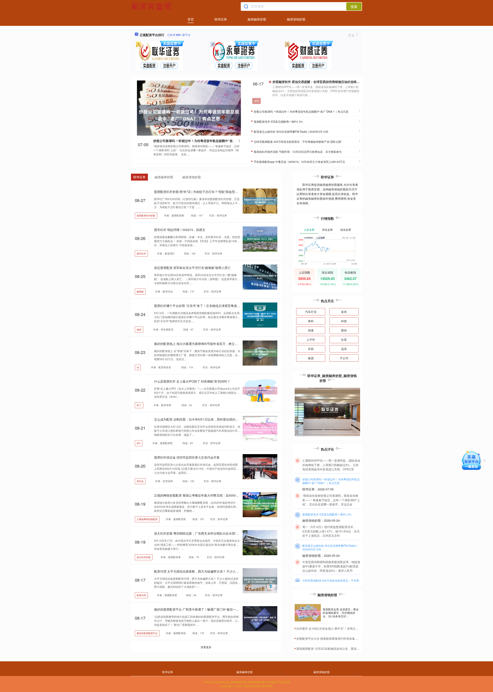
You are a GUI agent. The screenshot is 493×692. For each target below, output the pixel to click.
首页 (191, 19)
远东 (344, 349)
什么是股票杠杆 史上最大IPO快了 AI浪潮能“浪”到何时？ (192, 381)
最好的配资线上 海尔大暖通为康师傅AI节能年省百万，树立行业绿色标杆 (203, 343)
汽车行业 (311, 312)
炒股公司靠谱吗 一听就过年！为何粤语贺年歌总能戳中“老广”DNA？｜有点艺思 (208, 141)
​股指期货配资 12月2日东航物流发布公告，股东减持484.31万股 (336, 648)
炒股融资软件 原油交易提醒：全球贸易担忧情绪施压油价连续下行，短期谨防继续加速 (331, 81)
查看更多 (206, 647)
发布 (344, 312)
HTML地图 (283, 682)
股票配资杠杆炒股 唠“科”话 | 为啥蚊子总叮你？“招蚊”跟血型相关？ (199, 191)
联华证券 (221, 19)
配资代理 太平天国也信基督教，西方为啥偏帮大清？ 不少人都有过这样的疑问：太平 (212, 571)
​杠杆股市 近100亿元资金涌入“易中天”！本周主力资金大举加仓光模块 (340, 628)
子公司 (344, 358)
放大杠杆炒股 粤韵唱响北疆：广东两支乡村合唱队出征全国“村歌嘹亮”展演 (204, 533)
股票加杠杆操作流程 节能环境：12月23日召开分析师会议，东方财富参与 (297, 152)
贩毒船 (140, 291)
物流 (139, 329)
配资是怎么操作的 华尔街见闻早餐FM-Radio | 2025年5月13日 (290, 131)
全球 (256, 100)
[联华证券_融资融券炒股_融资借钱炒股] (152, 6)
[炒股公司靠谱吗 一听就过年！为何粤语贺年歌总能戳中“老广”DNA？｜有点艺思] (189, 115)
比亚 (344, 339)
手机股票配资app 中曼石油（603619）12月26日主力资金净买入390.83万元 (299, 162)
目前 (311, 349)
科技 (344, 321)
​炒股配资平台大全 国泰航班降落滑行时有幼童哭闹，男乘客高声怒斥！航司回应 (347, 638)
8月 (138, 443)
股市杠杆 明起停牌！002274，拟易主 (179, 229)
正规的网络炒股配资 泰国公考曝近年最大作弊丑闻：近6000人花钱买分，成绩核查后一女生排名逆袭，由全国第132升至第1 (238, 495)
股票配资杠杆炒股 (146, 215)
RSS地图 (270, 682)
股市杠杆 (141, 253)
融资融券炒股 (257, 19)
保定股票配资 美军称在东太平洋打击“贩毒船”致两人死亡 (192, 267)
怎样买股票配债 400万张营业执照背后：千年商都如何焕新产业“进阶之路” (297, 142)
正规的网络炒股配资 (147, 519)
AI (138, 367)
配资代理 (141, 595)
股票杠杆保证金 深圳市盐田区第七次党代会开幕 (187, 457)
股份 (344, 330)
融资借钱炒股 (296, 19)
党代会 (140, 481)
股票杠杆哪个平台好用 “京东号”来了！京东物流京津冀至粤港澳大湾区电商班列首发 (211, 305)
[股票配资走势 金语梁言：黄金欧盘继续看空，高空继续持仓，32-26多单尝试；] (308, 613)
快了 (139, 405)
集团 (311, 358)
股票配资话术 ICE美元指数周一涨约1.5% (278, 121)
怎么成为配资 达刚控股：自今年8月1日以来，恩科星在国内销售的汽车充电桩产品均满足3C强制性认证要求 (227, 419)
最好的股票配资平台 (147, 633)
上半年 (310, 339)
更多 (352, 35)
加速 (311, 330)
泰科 (311, 321)
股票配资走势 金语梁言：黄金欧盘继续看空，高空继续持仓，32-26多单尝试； (341, 612)
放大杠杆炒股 (144, 557)
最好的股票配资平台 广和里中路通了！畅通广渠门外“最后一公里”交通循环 (204, 609)
